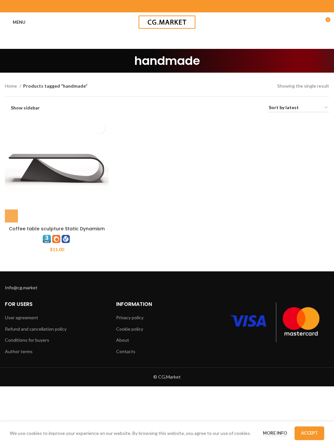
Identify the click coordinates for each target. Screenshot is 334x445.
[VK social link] (175, 6)
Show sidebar (25, 107)
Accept (309, 433)
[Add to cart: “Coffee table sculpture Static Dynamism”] (11, 216)
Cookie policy (129, 329)
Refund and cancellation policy (36, 329)
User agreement (21, 317)
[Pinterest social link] (150, 6)
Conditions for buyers (27, 340)
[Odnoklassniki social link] (158, 6)
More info (275, 433)
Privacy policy (130, 317)
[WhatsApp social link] (167, 6)
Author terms (19, 351)
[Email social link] (141, 6)
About (122, 340)
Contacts (125, 351)
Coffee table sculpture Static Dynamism (57, 228)
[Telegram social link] (184, 6)
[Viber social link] (192, 6)
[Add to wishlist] (99, 128)
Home (11, 86)
